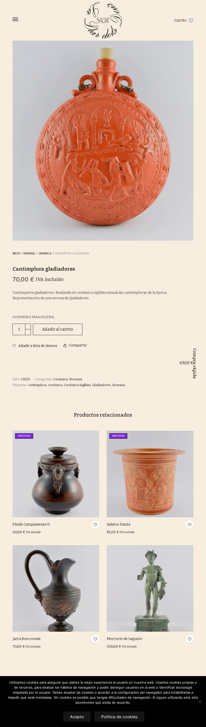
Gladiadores (101, 385)
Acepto (77, 716)
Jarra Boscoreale (27, 639)
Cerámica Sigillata (77, 385)
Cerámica (44, 253)
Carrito (183, 20)
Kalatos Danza (118, 524)
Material (29, 253)
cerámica (55, 385)
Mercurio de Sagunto (124, 639)
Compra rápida (194, 363)
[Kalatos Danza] (150, 474)
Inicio (16, 253)
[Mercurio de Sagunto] (150, 588)
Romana (75, 379)
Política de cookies (119, 716)
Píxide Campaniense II (31, 524)
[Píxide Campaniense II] (56, 474)
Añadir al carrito (57, 329)
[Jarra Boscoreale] (56, 588)
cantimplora (37, 385)
